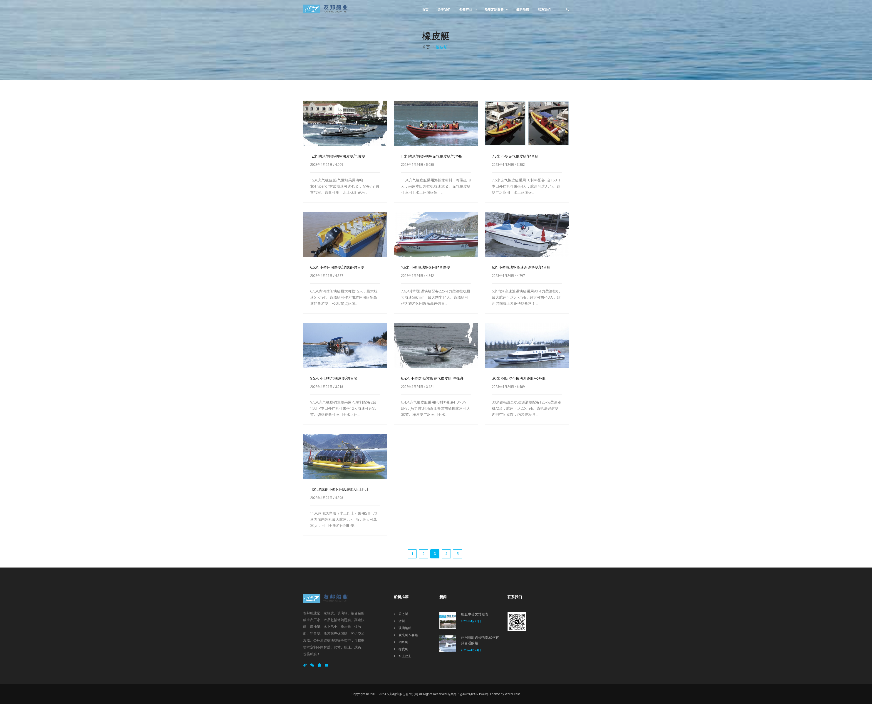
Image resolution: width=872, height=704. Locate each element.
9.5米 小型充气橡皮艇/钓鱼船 (333, 378)
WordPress (512, 694)
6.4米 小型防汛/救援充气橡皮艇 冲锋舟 (432, 378)
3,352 (521, 164)
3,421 (430, 387)
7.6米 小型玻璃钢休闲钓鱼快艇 (425, 267)
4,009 (339, 164)
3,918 (339, 387)
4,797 (521, 276)
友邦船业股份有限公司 (402, 694)
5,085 (430, 164)
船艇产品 (465, 9)
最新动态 (522, 9)
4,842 (430, 276)
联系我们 (544, 9)
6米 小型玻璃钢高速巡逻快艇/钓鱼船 (521, 267)
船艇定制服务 (494, 9)
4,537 (339, 276)
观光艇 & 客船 (408, 635)
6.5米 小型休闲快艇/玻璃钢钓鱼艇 (337, 267)
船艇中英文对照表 (474, 614)
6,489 (521, 387)
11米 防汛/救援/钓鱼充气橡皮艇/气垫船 (432, 156)
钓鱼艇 (403, 642)
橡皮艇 (403, 649)
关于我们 (444, 9)
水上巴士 (405, 656)
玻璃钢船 (405, 628)
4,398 (339, 498)
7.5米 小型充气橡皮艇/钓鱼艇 (515, 156)
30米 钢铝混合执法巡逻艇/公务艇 (519, 378)
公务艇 (403, 614)
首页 (425, 9)
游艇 (402, 621)
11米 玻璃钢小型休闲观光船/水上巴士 (339, 489)
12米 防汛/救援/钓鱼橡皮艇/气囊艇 (337, 156)
